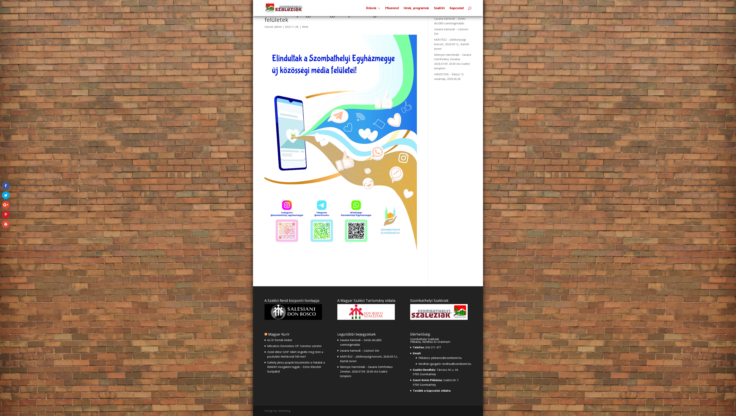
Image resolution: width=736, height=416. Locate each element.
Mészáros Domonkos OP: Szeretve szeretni (294, 346)
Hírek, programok (416, 8)
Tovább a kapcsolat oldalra (432, 390)
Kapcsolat (457, 8)
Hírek (305, 27)
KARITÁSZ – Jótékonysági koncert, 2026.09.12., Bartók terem (451, 44)
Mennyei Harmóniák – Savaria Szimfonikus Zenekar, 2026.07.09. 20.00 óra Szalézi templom (366, 371)
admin (278, 27)
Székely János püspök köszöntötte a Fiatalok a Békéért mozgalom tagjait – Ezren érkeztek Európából (296, 367)
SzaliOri (439, 8)
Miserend (392, 8)
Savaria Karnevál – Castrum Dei (359, 350)
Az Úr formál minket (279, 340)
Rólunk (371, 8)
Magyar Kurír (279, 334)
